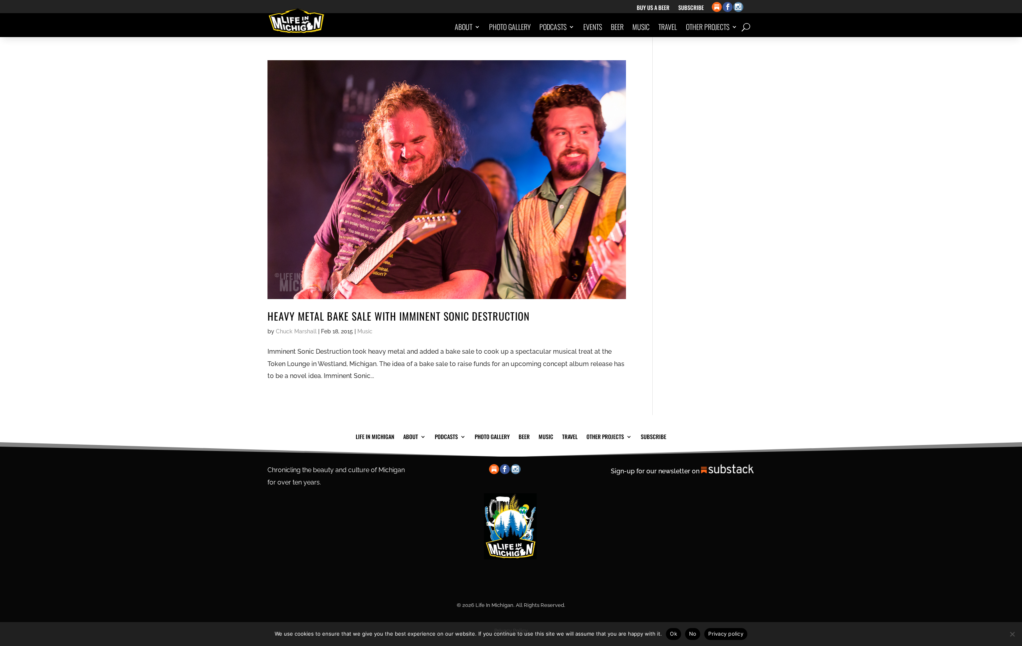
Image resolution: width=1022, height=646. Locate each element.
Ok (673, 633)
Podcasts (552, 27)
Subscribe (691, 8)
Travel (667, 27)
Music (641, 27)
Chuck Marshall (296, 331)
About (463, 27)
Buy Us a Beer (653, 8)
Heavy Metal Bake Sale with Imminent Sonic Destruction (398, 316)
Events (592, 27)
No (693, 633)
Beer (617, 27)
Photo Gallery (510, 27)
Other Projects (707, 27)
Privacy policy (725, 633)
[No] (1012, 634)
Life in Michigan (375, 435)
